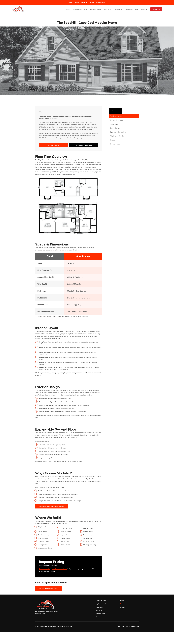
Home (68, 9)
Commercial (99, 617)
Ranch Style (99, 607)
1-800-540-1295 (40, 613)
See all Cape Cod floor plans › (48, 588)
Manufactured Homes (80, 9)
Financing (144, 9)
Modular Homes (95, 9)
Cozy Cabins (117, 9)
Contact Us (156, 9)
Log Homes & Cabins (102, 604)
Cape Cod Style (101, 600)
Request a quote (44, 569)
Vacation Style (100, 613)
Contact (122, 607)
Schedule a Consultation (84, 145)
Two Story (99, 610)
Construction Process (131, 9)
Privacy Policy (120, 626)
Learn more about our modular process (51, 506)
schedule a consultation (59, 569)
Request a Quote (53, 145)
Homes (122, 604)
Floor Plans (107, 9)
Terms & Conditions (132, 626)
